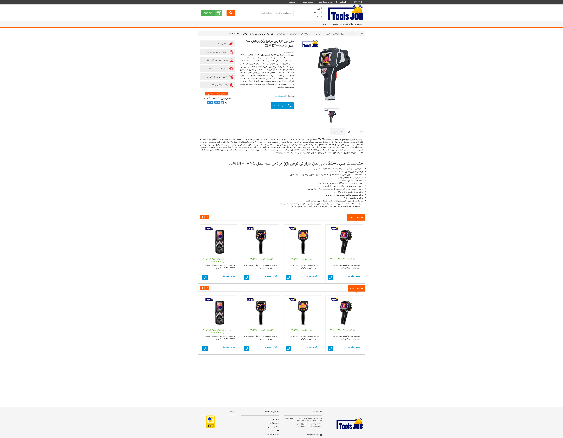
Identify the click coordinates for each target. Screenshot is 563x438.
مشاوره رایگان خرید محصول (217, 68)
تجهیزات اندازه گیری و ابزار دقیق (347, 24)
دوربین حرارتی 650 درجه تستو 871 (344, 258)
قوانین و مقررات (273, 434)
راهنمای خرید (274, 423)
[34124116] (346, 12)
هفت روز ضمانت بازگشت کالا (217, 60)
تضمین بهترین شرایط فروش (217, 76)
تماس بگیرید (279, 105)
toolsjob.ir (343, 2)
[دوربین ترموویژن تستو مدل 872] (302, 241)
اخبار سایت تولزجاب (326, 2)
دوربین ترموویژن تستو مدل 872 (302, 258)
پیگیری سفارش (307, 2)
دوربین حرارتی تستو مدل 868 (260, 258)
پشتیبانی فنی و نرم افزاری (218, 85)
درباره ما (276, 419)
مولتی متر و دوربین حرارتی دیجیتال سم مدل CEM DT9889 (218, 260)
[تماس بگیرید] (330, 277)
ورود (318, 8)
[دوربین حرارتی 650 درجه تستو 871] (344, 241)
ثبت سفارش (36, 431)
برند (324, 24)
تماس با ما (291, 2)
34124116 (358, 2)
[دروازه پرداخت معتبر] (210, 421)
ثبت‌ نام (317, 12)
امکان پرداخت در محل (220, 44)
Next (207, 217)
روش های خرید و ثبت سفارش (217, 52)
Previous (202, 217)
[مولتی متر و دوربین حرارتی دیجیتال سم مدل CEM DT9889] (219, 241)
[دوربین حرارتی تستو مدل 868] (260, 241)
